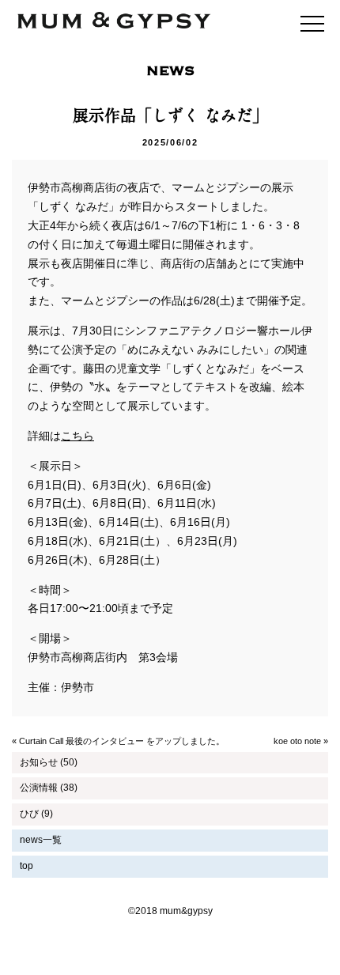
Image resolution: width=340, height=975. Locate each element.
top (26, 865)
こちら (77, 435)
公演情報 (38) (48, 787)
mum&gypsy (114, 21)
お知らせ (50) (48, 762)
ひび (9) (36, 813)
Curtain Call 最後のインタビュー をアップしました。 (122, 741)
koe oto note (297, 741)
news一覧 (41, 839)
